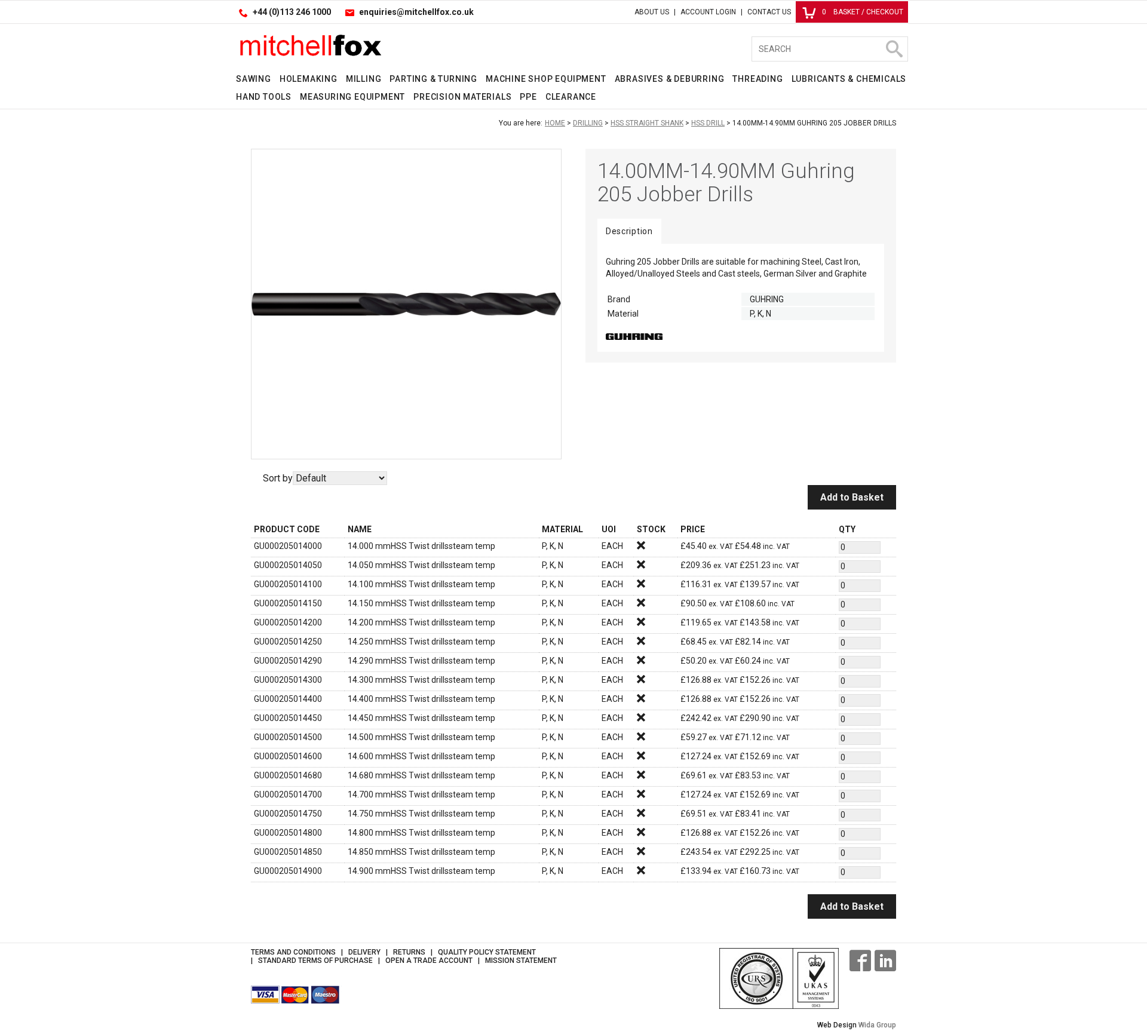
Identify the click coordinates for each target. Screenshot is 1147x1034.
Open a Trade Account (429, 960)
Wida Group (877, 1025)
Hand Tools (264, 97)
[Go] (893, 49)
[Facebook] (860, 960)
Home (555, 123)
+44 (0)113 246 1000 (292, 12)
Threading (757, 79)
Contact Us (769, 12)
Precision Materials (462, 97)
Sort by (278, 478)
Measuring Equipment (352, 97)
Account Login (708, 12)
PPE (528, 97)
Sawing (253, 79)
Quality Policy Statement (487, 952)
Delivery (364, 952)
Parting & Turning (433, 79)
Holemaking (309, 79)
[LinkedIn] (885, 960)
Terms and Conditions (293, 952)
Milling (364, 79)
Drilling (588, 123)
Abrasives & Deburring (670, 79)
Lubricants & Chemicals (849, 79)
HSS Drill (708, 123)
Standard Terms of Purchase (315, 960)
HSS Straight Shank (647, 123)
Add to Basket (852, 497)
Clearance (570, 97)
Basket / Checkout (862, 12)
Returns (409, 952)
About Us (651, 12)
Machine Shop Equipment (546, 79)
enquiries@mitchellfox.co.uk (416, 12)
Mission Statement (521, 960)
